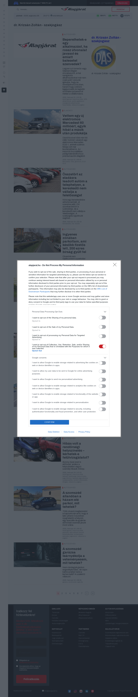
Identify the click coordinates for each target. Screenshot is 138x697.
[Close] (115, 265)
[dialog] (69, 348)
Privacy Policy (84, 432)
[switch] (102, 317)
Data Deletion (54, 432)
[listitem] (69, 311)
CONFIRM (50, 422)
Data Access (69, 432)
